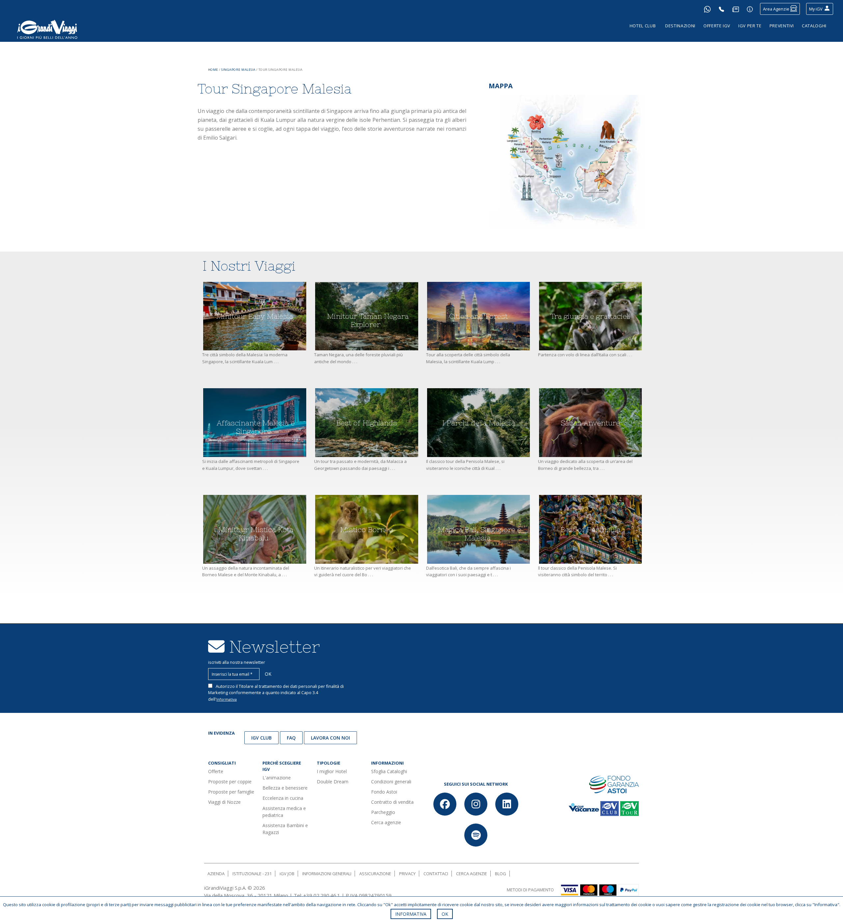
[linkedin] (506, 804)
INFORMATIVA (410, 914)
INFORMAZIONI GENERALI (326, 874)
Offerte (215, 771)
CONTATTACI (435, 874)
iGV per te (750, 26)
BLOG (500, 874)
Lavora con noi (330, 738)
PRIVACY (407, 874)
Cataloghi (814, 26)
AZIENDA (216, 874)
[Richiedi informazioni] (750, 9)
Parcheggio (383, 812)
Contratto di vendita (392, 802)
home (213, 70)
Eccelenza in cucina (282, 798)
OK (445, 914)
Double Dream (332, 781)
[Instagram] (475, 804)
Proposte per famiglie (231, 792)
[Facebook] (444, 804)
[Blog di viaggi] (736, 9)
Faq (291, 738)
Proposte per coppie (230, 781)
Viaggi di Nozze (224, 802)
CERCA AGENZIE (471, 874)
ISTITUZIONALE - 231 (252, 874)
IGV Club (261, 738)
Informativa (226, 699)
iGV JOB (287, 874)
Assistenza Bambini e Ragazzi (285, 828)
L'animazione (276, 777)
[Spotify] (475, 835)
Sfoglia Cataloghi (389, 771)
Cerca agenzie (386, 822)
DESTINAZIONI (680, 26)
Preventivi (782, 26)
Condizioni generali (391, 781)
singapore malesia (238, 70)
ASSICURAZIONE (375, 874)
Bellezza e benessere (285, 788)
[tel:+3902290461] (721, 9)
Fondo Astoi (384, 792)
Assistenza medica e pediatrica (284, 811)
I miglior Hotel (332, 771)
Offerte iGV (716, 26)
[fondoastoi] (614, 784)
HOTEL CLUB (643, 26)
